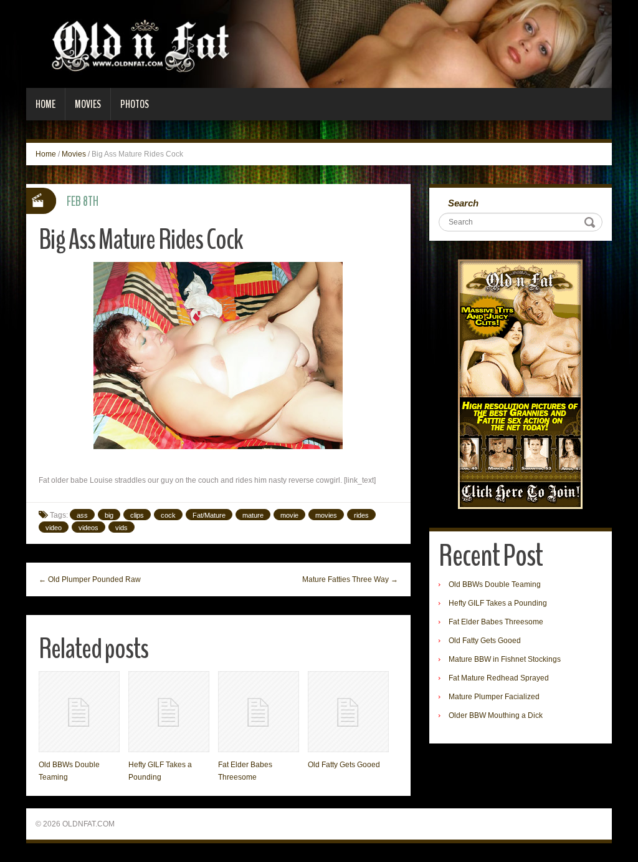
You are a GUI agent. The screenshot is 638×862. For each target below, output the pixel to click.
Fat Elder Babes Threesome (496, 621)
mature (253, 515)
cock (168, 515)
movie (289, 515)
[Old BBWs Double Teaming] (79, 711)
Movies (88, 104)
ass (82, 515)
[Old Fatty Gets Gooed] (348, 711)
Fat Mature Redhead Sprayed (499, 678)
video (53, 527)
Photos (134, 104)
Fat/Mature (209, 515)
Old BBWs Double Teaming (495, 584)
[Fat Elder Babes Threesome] (258, 711)
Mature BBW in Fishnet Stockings (505, 659)
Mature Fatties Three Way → (350, 579)
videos (88, 527)
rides (361, 515)
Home (45, 104)
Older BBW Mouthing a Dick (496, 715)
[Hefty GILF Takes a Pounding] (168, 711)
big (109, 515)
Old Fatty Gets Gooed (344, 764)
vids (121, 527)
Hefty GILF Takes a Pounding (498, 603)
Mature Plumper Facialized (494, 696)
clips (137, 515)
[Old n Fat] (319, 43)
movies (326, 515)
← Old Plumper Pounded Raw (90, 579)
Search (463, 203)
